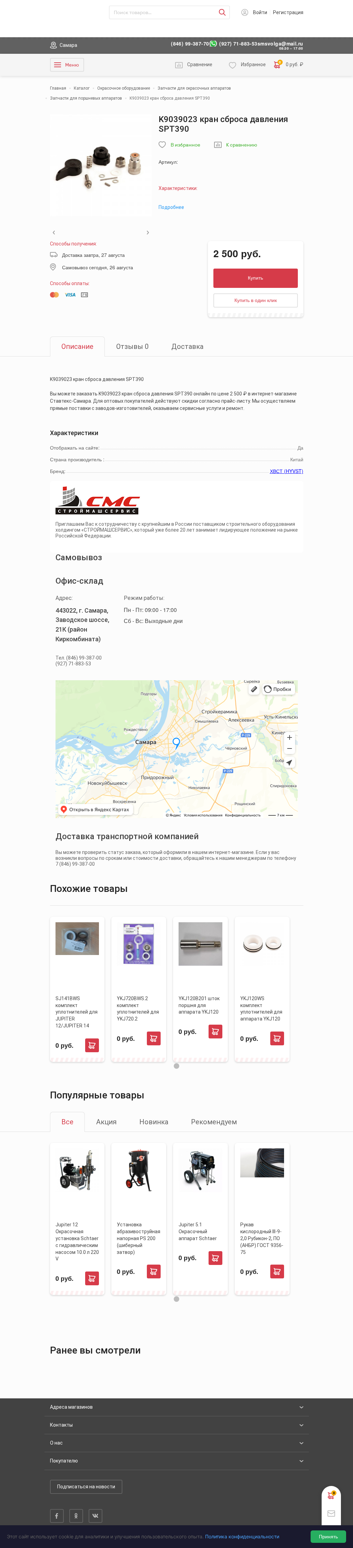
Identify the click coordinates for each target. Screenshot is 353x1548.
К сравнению (241, 145)
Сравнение (199, 64)
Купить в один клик (255, 300)
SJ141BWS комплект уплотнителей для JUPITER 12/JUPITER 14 (77, 1012)
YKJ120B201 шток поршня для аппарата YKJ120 (199, 1005)
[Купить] (92, 1045)
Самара (68, 45)
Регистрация (288, 12)
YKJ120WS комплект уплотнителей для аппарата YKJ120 (261, 1009)
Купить (255, 278)
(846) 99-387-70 (190, 44)
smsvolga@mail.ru (280, 44)
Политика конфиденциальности (242, 1536)
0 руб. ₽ (291, 64)
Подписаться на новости (86, 1486)
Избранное (253, 64)
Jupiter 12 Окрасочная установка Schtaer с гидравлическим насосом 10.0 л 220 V (77, 1241)
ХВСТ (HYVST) (286, 471)
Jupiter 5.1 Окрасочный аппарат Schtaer (198, 1231)
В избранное (185, 145)
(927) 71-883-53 (238, 44)
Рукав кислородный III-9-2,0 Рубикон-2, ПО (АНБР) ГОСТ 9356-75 (261, 1238)
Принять (328, 1536)
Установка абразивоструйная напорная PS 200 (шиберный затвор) (138, 1238)
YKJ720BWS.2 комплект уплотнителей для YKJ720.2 (138, 1009)
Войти (260, 12)
